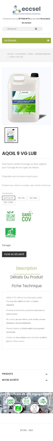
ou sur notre (29, 18)
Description (26, 268)
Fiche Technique (27, 286)
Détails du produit (26, 277)
